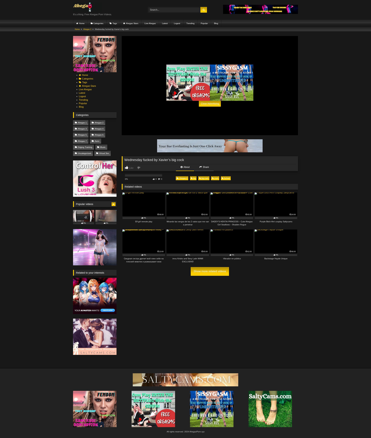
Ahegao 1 (82, 122)
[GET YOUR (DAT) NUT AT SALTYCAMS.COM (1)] (185, 385)
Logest (177, 23)
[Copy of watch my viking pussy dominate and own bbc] (260, 13)
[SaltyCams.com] (270, 426)
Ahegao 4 (99, 129)
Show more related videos (210, 271)
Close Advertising (210, 103)
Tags (115, 23)
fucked (227, 178)
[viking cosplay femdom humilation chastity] (95, 71)
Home (81, 23)
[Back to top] (362, 429)
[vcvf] (95, 196)
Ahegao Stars (132, 23)
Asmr (97, 141)
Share (205, 167)
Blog (216, 23)
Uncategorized (84, 153)
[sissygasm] (231, 83)
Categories (98, 23)
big (194, 178)
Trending (190, 23)
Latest (165, 23)
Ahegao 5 (82, 135)
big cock (205, 178)
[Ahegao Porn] (87, 7)
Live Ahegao (150, 23)
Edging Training (85, 147)
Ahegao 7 (82, 141)
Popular (204, 23)
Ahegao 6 (99, 135)
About (186, 167)
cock (216, 178)
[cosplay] (188, 83)
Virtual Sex (104, 153)
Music (103, 147)
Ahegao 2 (87, 29)
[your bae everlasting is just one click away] (210, 151)
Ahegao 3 (82, 129)
